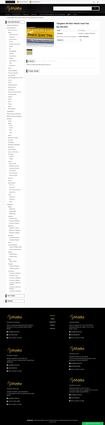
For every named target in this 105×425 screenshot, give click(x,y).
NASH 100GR (13, 261)
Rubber (10, 96)
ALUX (10, 125)
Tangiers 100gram (89, 33)
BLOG (75, 14)
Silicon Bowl (12, 56)
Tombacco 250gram (15, 278)
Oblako (11, 53)
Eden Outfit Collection (14, 114)
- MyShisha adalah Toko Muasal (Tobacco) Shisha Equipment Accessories (52, 420)
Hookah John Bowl (14, 44)
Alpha (9, 135)
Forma (11, 41)
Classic (11, 158)
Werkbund (12, 65)
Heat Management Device (15, 77)
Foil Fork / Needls (13, 73)
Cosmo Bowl (13, 39)
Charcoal (52, 328)
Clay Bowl (12, 37)
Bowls (9, 32)
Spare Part (12, 192)
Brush (9, 68)
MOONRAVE (12, 51)
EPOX (11, 128)
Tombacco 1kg (13, 275)
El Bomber (11, 142)
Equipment (52, 322)
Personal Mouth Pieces (14, 92)
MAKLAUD (11, 147)
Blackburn (11, 226)
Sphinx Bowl (12, 61)
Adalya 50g (12, 213)
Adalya (10, 207)
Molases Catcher (12, 85)
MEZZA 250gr (13, 256)
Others (10, 161)
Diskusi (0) (53, 61)
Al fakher (10, 216)
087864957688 (75, 366)
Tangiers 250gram (14, 268)
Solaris (11, 58)
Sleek (10, 201)
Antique (11, 156)
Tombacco (11, 271)
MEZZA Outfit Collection (14, 116)
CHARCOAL (34, 14)
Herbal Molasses (12, 245)
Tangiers (80, 33)
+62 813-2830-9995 (14, 401)
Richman (10, 178)
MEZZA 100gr (13, 254)
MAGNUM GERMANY (14, 145)
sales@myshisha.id (13, 332)
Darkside (10, 140)
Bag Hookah (12, 163)
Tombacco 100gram (15, 273)
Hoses (9, 80)
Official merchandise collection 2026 (52, 14)
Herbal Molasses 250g (15, 247)
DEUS (9, 242)
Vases (9, 106)
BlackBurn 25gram (14, 232)
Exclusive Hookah (14, 168)
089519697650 (12, 368)
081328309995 (12, 335)
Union (9, 195)
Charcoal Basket (12, 70)
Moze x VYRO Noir (13, 152)
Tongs (9, 104)
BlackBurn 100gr (14, 228)
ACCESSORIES (16, 14)
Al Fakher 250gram (14, 221)
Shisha (52, 318)
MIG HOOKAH (12, 149)
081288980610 (36, 2)
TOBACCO (25, 14)
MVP (10, 130)
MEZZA (10, 252)
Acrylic (10, 121)
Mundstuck (11, 89)
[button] (95, 8)
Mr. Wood (10, 154)
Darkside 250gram (14, 240)
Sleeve (10, 99)
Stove (9, 101)
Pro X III (11, 185)
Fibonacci (12, 199)
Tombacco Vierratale (15, 291)
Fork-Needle (11, 75)
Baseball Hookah (14, 166)
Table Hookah (13, 175)
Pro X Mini (12, 187)
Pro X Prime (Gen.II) (14, 189)
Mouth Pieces (12, 87)
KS (10, 49)
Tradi (10, 132)
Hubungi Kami (10, 2)
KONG (11, 46)
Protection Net (12, 94)
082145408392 (23, 2)
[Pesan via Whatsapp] (93, 2)
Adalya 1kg (12, 209)
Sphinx (10, 180)
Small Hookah (13, 173)
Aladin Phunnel (13, 34)
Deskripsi (31, 61)
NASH (9, 259)
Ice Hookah (12, 170)
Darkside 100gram (14, 237)
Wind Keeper (11, 108)
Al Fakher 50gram (14, 223)
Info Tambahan (42, 61)
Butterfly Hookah (13, 137)
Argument (12, 197)
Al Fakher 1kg (13, 218)
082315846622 (75, 398)
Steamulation (12, 183)
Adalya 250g (12, 211)
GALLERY (52, 315)
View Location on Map (15, 337)
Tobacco (52, 325)
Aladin (9, 123)
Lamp (9, 82)
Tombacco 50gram (14, 280)
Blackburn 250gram (14, 230)
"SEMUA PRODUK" (12, 25)
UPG (10, 63)
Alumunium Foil (12, 30)
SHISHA (8, 14)
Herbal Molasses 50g (15, 249)
